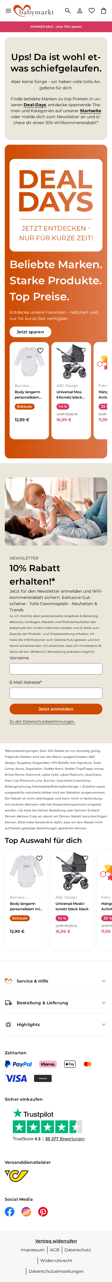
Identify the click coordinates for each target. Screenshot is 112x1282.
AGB (54, 1250)
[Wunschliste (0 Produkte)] (91, 10)
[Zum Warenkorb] (103, 10)
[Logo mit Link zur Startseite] (33, 11)
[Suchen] (67, 10)
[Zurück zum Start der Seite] (101, 1240)
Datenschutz (78, 1250)
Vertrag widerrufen (56, 1241)
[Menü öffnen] (8, 10)
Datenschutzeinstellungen (56, 1271)
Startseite (90, 110)
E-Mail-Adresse (25, 682)
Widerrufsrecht (56, 1260)
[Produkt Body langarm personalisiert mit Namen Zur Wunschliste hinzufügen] (40, 351)
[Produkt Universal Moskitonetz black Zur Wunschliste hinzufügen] (82, 351)
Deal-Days (35, 104)
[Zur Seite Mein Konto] (79, 10)
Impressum (33, 1250)
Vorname (19, 657)
